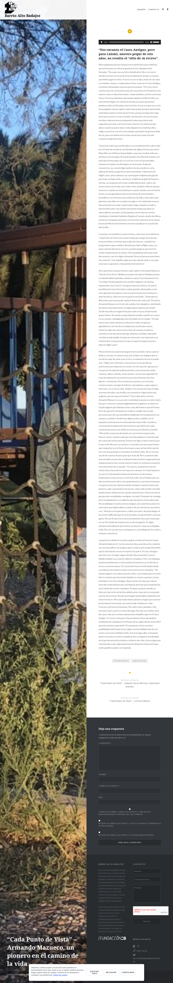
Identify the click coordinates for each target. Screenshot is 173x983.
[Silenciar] (151, 42)
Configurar (128, 972)
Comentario (105, 743)
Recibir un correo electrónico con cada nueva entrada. (126, 835)
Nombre (103, 774)
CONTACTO (153, 9)
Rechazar (111, 972)
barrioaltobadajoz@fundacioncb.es (146, 959)
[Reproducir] (102, 42)
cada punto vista (139, 660)
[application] (130, 42)
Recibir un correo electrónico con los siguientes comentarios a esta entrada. (130, 824)
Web (100, 797)
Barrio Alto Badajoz (22, 15)
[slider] (156, 42)
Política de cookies (60, 975)
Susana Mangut (26, 974)
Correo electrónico (109, 786)
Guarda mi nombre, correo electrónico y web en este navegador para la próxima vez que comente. (125, 813)
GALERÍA (141, 9)
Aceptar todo (94, 972)
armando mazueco (121, 660)
